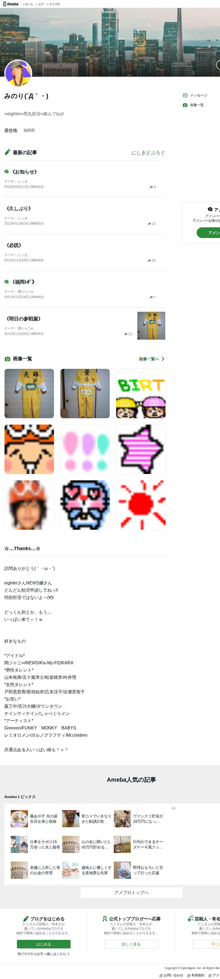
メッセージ (198, 95)
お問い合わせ (173, 975)
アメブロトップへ (131, 892)
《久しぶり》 (18, 208)
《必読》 (14, 245)
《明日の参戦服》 (23, 318)
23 (154, 260)
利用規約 (198, 975)
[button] (44, 944)
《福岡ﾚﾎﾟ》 (23, 282)
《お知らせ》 (24, 172)
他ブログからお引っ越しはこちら (42, 954)
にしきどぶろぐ (148, 152)
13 (130, 334)
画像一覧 (197, 105)
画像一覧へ (149, 359)
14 (154, 224)
